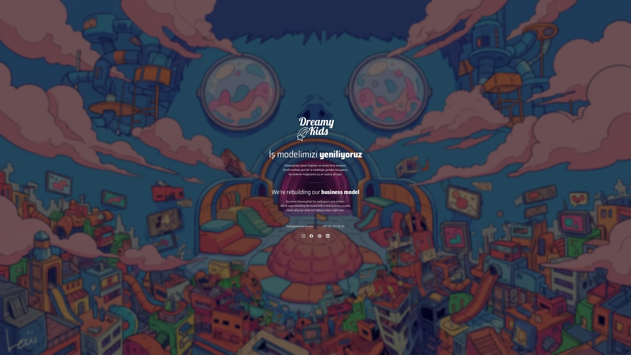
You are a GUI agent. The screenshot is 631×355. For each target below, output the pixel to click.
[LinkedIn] (327, 236)
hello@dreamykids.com (300, 226)
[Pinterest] (319, 236)
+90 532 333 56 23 (333, 226)
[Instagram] (303, 236)
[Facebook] (311, 236)
